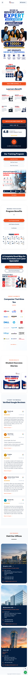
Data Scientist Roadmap (14, 267)
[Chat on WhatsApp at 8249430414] (25, 672)
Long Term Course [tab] (14, 159)
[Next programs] (24, 183)
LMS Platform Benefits (14, 224)
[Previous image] (3, 71)
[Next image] (24, 71)
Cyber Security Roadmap (14, 270)
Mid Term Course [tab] (14, 162)
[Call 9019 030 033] (25, 668)
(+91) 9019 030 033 (9, 575)
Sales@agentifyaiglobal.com (11, 663)
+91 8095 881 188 (8, 618)
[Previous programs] (4, 183)
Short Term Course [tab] (14, 165)
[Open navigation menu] (2, 2)
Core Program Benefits (14, 220)
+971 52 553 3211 (8, 661)
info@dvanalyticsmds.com (10, 579)
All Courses (22, 2)
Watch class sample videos (13, 121)
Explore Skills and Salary (14, 83)
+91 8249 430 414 (8, 620)
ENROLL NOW (13, 125)
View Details (14, 195)
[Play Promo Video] (14, 141)
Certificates (14, 228)
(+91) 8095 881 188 (8, 577)
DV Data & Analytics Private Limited (10, 566)
